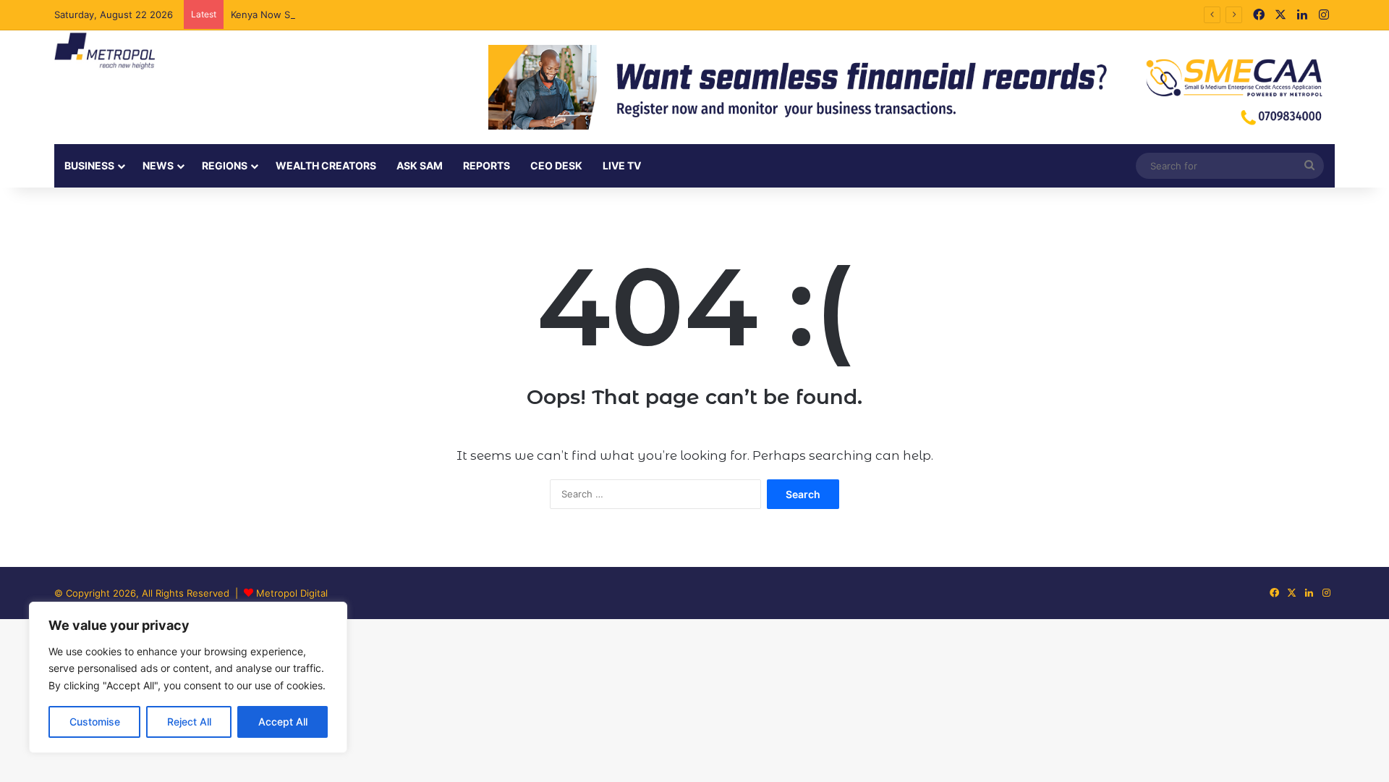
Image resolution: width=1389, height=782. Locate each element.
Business (89, 165)
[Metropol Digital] (104, 51)
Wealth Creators (326, 165)
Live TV (622, 165)
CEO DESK (556, 165)
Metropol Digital (292, 593)
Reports (486, 165)
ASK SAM (419, 165)
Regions (224, 165)
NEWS (158, 165)
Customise (94, 721)
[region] (188, 677)
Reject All (189, 721)
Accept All (282, 721)
